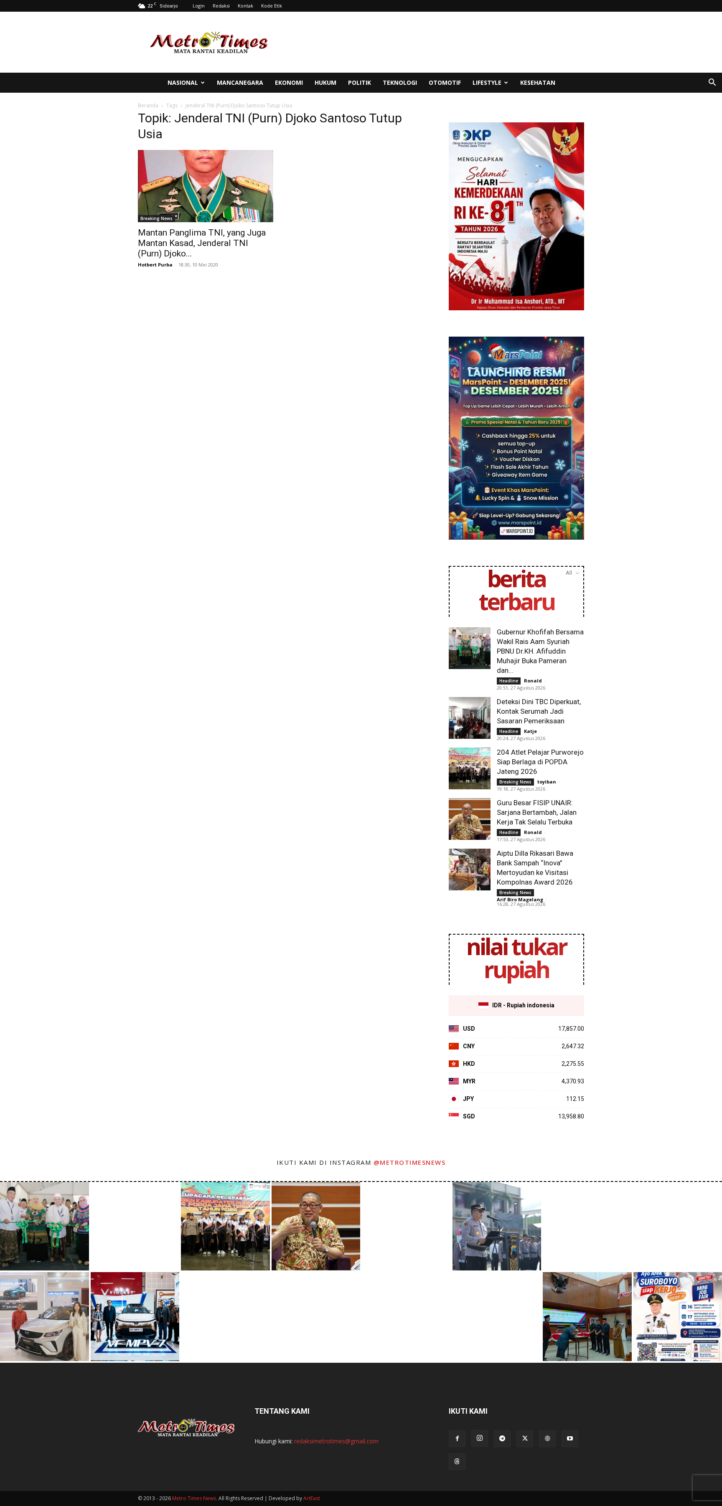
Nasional (183, 82)
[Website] (547, 1438)
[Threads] (457, 1461)
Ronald (533, 680)
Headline (508, 681)
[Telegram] (502, 1438)
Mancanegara (240, 82)
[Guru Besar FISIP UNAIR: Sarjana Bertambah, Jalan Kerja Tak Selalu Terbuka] (470, 819)
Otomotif (445, 82)
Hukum (325, 82)
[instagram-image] (44, 1226)
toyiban (546, 781)
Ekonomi (289, 82)
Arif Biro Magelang (520, 899)
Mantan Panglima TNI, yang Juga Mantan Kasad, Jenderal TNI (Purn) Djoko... (202, 243)
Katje (530, 731)
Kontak (245, 6)
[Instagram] (479, 1438)
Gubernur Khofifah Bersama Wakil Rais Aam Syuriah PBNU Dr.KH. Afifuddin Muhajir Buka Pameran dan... (540, 651)
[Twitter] (524, 1438)
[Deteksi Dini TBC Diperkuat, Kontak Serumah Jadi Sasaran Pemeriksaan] (470, 718)
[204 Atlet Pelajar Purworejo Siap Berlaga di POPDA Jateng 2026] (470, 768)
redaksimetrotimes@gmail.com (336, 1441)
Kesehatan (537, 82)
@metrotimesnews (410, 1162)
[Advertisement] (432, 42)
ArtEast (311, 1498)
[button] (712, 83)
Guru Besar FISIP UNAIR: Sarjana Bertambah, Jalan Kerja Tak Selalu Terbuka (537, 812)
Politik (359, 82)
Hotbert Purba (155, 264)
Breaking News (156, 218)
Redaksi (221, 6)
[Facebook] (457, 1438)
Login (199, 6)
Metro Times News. (194, 1498)
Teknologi (400, 82)
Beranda (148, 105)
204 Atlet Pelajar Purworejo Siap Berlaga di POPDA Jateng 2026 (540, 762)
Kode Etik (271, 6)
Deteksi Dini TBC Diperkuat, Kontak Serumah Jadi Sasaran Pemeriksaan (539, 711)
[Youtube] (570, 1438)
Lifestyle (487, 82)
